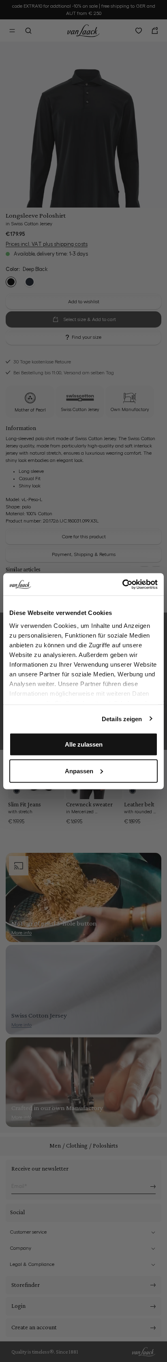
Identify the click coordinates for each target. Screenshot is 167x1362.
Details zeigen (122, 718)
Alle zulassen (84, 744)
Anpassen (79, 770)
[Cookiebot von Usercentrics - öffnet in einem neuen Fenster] (122, 584)
